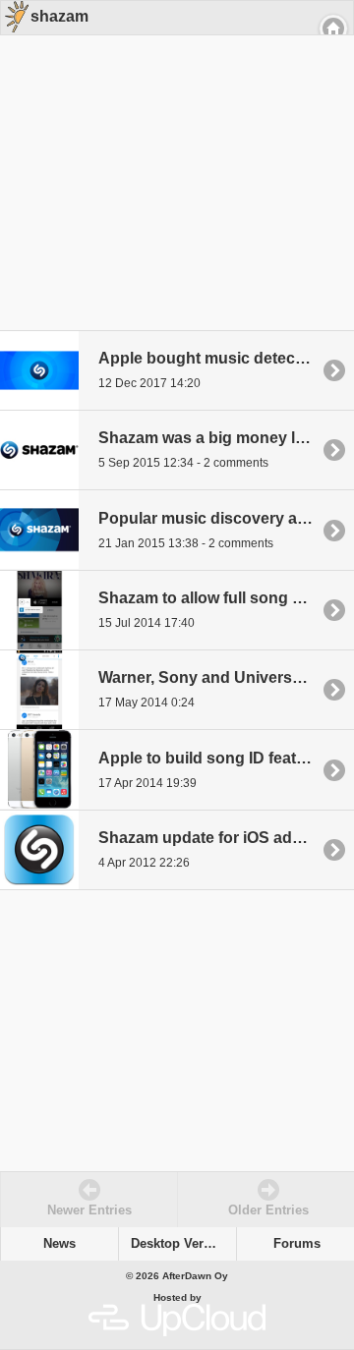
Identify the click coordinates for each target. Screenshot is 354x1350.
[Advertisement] (170, 159)
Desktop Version (180, 1244)
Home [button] (333, 28)
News (59, 1244)
